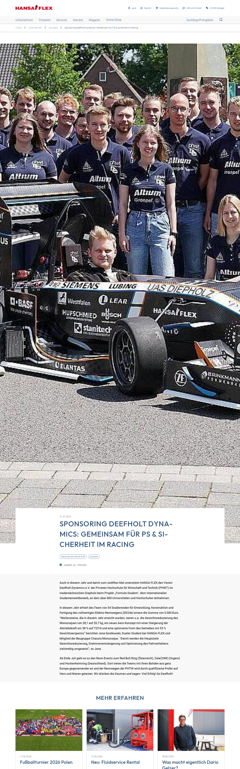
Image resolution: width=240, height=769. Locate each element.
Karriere (78, 20)
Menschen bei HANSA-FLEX (73, 556)
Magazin (94, 20)
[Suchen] (220, 20)
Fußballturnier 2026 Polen (46, 762)
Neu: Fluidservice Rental (115, 762)
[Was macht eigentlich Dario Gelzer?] (191, 730)
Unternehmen (24, 20)
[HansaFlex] (34, 7)
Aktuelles (53, 27)
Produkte (44, 20)
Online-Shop (113, 20)
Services (61, 20)
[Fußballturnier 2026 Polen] (49, 730)
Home (19, 27)
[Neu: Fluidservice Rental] (120, 730)
